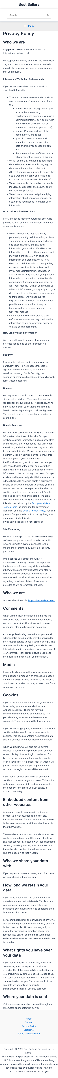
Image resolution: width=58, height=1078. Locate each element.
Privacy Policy (29, 1026)
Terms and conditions (29, 1033)
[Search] (49, 15)
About (29, 1018)
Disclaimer (29, 1029)
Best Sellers (29, 4)
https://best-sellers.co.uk (41, 600)
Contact (29, 1022)
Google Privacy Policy (34, 510)
